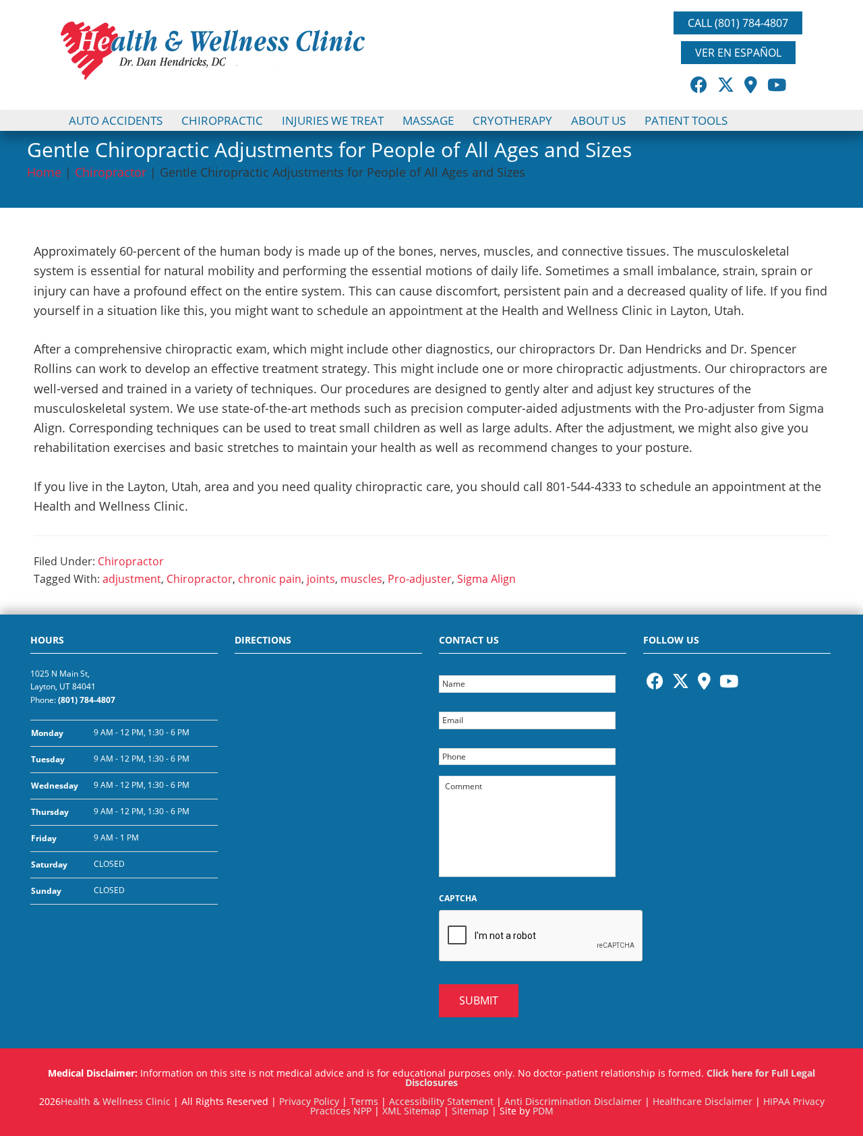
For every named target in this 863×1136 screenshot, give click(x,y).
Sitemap (470, 1110)
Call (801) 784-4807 (738, 23)
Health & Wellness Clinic (116, 1101)
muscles (361, 578)
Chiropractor (110, 172)
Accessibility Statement (441, 1101)
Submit (478, 1000)
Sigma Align (486, 578)
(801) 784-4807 (86, 700)
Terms (364, 1101)
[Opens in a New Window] (699, 84)
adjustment (131, 578)
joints (321, 578)
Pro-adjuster (420, 578)
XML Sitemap (411, 1110)
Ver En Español (738, 52)
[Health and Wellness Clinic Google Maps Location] (328, 785)
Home (44, 172)
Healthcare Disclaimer (702, 1101)
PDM (543, 1110)
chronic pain (269, 578)
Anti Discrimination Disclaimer (573, 1101)
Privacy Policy (309, 1101)
